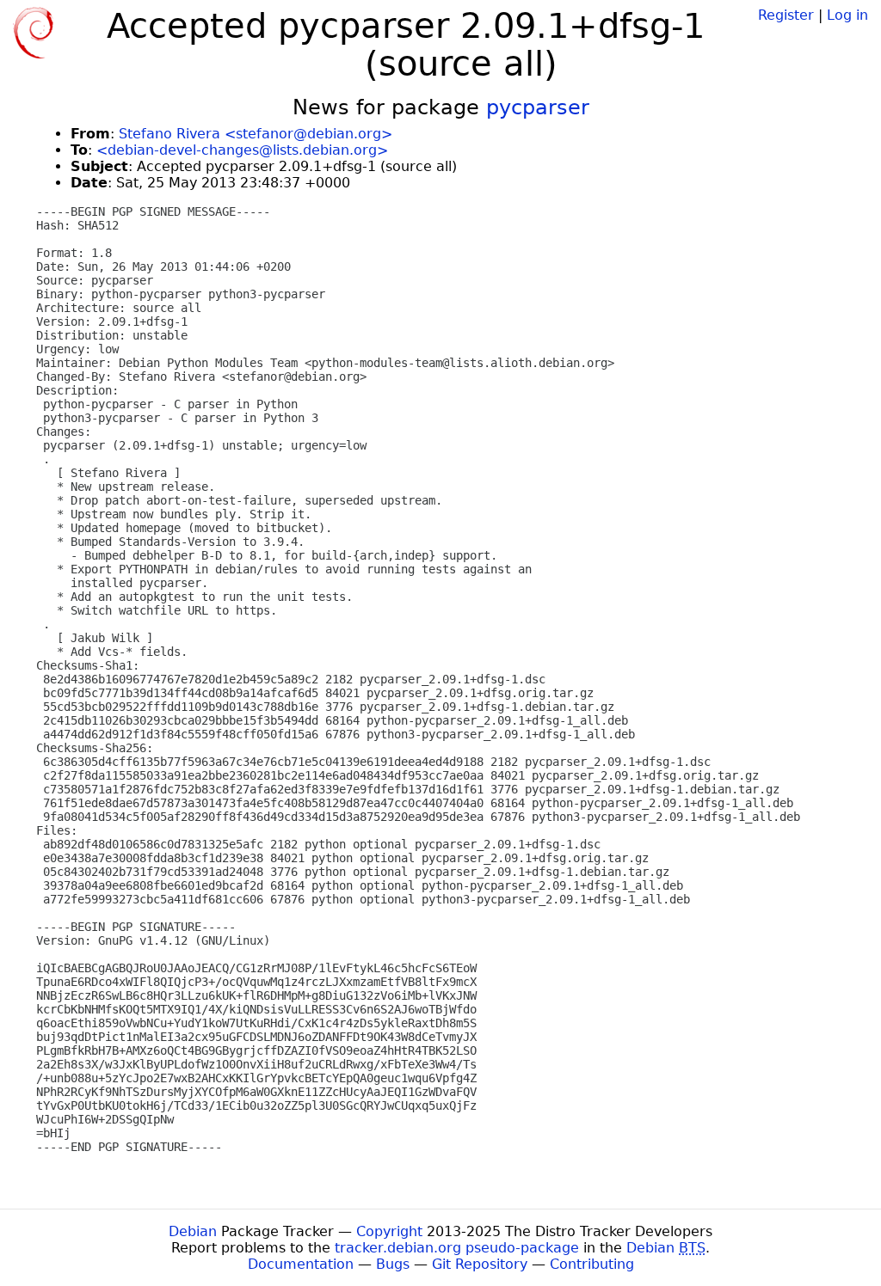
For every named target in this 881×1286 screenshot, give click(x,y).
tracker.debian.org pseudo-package (457, 1248)
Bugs (393, 1264)
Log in (847, 15)
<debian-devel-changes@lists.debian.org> (242, 150)
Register (786, 15)
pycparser (537, 107)
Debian (193, 1231)
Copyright (389, 1231)
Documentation (301, 1264)
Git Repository (479, 1264)
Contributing (592, 1264)
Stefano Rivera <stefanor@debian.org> (255, 134)
